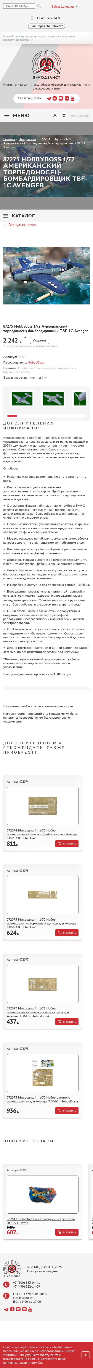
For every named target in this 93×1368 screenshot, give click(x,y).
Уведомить (39, 340)
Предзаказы (27, 139)
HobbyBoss (36, 362)
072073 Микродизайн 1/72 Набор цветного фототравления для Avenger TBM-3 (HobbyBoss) (42, 1099)
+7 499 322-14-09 (49, 18)
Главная (9, 139)
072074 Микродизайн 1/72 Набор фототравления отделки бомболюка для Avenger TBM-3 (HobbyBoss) (42, 834)
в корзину (69, 843)
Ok (85, 1355)
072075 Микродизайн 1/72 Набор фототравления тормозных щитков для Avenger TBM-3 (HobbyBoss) (41, 923)
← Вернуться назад (19, 225)
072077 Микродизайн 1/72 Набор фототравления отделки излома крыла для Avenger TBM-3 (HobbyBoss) (38, 1012)
